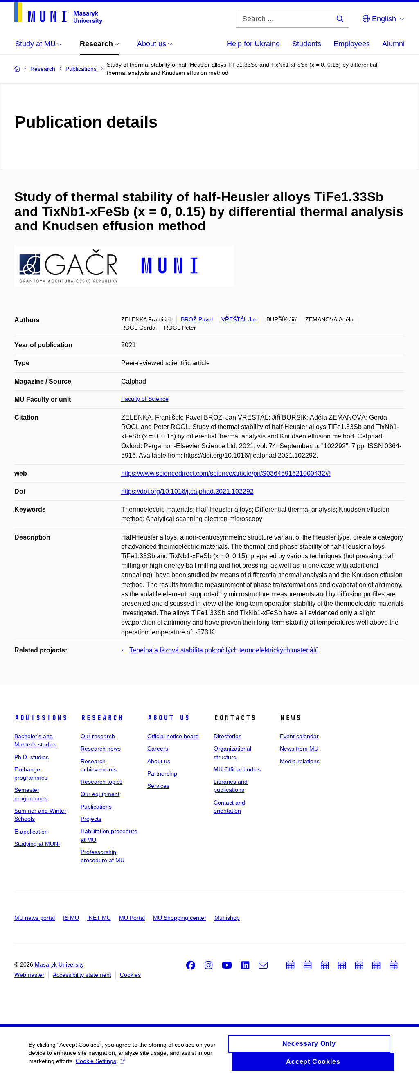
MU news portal (34, 918)
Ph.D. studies (31, 757)
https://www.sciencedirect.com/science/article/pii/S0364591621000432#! (226, 473)
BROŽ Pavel (197, 319)
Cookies (130, 974)
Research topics (101, 781)
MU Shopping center (179, 918)
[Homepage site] (58, 13)
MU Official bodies (237, 769)
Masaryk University (59, 964)
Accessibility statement (82, 974)
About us (168, 717)
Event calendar (299, 736)
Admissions (41, 717)
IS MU (71, 918)
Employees (351, 44)
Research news (101, 748)
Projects (91, 819)
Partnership (162, 773)
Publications (96, 806)
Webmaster (29, 974)
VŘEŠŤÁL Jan (239, 319)
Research (102, 717)
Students (306, 44)
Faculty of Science (145, 399)
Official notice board (173, 736)
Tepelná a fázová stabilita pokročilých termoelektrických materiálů (224, 650)
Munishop (227, 918)
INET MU (99, 918)
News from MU (299, 748)
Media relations (300, 761)
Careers (157, 748)
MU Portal (132, 918)
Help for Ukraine (253, 44)
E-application (31, 831)
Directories (227, 736)
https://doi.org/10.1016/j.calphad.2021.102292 (187, 491)
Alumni (393, 44)
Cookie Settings (96, 1061)
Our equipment (100, 794)
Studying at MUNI (37, 844)
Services (158, 785)
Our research (98, 736)
